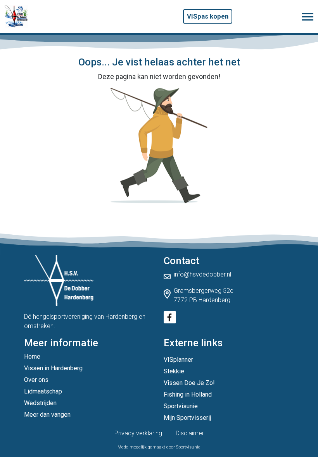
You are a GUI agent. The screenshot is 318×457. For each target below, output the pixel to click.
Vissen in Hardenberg (53, 368)
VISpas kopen (207, 16)
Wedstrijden (40, 403)
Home (32, 356)
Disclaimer (190, 433)
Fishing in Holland (188, 394)
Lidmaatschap (43, 391)
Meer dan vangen (47, 414)
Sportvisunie (181, 406)
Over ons (36, 379)
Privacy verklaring (138, 433)
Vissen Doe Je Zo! (189, 383)
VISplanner (178, 359)
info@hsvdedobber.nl (202, 274)
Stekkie (174, 371)
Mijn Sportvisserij (187, 417)
